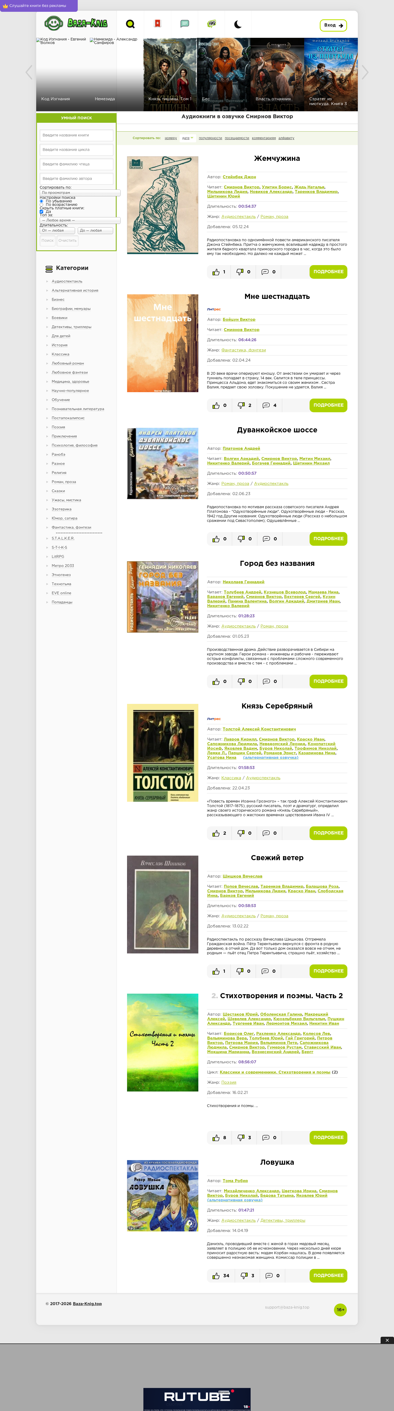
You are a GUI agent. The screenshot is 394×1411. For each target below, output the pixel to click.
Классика (231, 778)
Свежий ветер (277, 858)
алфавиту (286, 138)
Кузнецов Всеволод (285, 592)
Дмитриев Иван (323, 601)
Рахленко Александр (278, 1033)
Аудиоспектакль (238, 216)
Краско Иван (310, 739)
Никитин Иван (324, 1023)
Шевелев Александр (249, 1019)
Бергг (307, 1052)
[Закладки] (157, 24)
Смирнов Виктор (241, 187)
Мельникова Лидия (227, 192)
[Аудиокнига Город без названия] (162, 631)
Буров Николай (275, 748)
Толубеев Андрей (242, 592)
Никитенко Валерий (228, 463)
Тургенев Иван (248, 1023)
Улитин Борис (277, 187)
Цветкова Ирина (299, 1191)
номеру (171, 138)
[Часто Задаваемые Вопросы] (211, 24)
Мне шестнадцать (277, 297)
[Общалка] (184, 24)
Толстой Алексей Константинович (259, 729)
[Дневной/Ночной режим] (238, 24)
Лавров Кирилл (240, 739)
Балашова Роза (322, 886)
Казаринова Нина (316, 753)
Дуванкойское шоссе (277, 430)
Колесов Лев (316, 1033)
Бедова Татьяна (277, 1195)
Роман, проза (274, 216)
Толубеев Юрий (266, 1038)
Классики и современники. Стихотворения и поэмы (275, 1072)
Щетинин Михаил (311, 463)
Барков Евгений (237, 895)
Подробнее (329, 272)
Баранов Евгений (225, 597)
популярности (210, 138)
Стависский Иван (322, 1047)
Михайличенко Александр (251, 1191)
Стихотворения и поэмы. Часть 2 (277, 996)
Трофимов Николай (316, 748)
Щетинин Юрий (223, 196)
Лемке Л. (216, 753)
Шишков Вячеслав (242, 876)
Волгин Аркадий (241, 459)
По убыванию (59, 201)
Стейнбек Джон (239, 177)
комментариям (264, 138)
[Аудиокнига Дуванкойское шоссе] (162, 498)
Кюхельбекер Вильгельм (299, 1019)
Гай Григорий (300, 1038)
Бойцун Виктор (239, 319)
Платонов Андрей (241, 448)
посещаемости (237, 138)
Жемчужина (277, 159)
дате (185, 138)
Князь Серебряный (277, 706)
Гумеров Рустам (284, 1047)
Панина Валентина (247, 601)
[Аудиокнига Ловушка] (162, 1230)
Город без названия (277, 564)
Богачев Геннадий (271, 463)
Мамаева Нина (323, 592)
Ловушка (277, 1163)
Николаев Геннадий (244, 582)
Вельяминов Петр (278, 1043)
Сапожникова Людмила (232, 744)
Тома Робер (235, 1181)
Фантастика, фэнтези (243, 350)
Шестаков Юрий (240, 1014)
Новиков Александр (271, 192)
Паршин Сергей (244, 753)
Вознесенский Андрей (275, 1052)
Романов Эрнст (280, 753)
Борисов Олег (239, 1033)
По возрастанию (61, 204)
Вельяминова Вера (227, 1038)
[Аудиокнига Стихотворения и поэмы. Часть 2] (162, 1091)
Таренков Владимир (316, 192)
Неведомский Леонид (282, 744)
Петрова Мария (241, 1043)
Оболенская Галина (281, 1014)
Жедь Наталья (309, 187)
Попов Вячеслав (241, 886)
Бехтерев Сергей (302, 597)
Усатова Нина (221, 757)
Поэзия (228, 1082)
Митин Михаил (314, 459)
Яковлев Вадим (240, 748)
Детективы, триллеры (283, 1220)
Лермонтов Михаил (286, 1023)
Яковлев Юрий (312, 1195)
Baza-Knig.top (87, 1304)
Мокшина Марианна (228, 1052)
